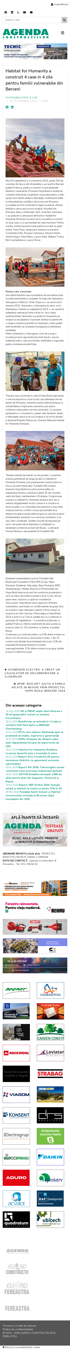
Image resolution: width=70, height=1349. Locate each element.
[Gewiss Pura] (51, 1011)
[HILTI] (35, 927)
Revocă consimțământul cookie (22, 1347)
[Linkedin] (12, 12)
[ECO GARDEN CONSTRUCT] (51, 1032)
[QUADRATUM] (17, 1219)
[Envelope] (31, 12)
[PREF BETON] (35, 888)
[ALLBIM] (35, 965)
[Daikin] (51, 1157)
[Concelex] (35, 946)
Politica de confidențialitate (18, 1329)
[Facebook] (5, 12)
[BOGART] (17, 990)
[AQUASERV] (51, 1178)
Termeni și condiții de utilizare (19, 1325)
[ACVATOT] (17, 1198)
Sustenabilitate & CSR (22, 97)
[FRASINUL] (17, 1011)
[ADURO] (17, 1178)
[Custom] (18, 12)
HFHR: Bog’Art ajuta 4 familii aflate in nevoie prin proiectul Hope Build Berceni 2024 (38, 687)
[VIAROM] (17, 1094)
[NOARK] (51, 1136)
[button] (59, 4)
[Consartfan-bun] (51, 990)
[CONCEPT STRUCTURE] (17, 1032)
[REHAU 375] (35, 907)
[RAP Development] (51, 1198)
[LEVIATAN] (51, 1053)
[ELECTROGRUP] (17, 1136)
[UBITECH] (51, 1219)
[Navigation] (64, 33)
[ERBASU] (17, 1157)
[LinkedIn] (12, 107)
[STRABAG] (51, 1074)
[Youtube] (24, 12)
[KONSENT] (17, 1115)
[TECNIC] (35, 51)
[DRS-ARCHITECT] (51, 1115)
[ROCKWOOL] (17, 1053)
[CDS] (17, 1074)
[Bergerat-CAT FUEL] (51, 1094)
